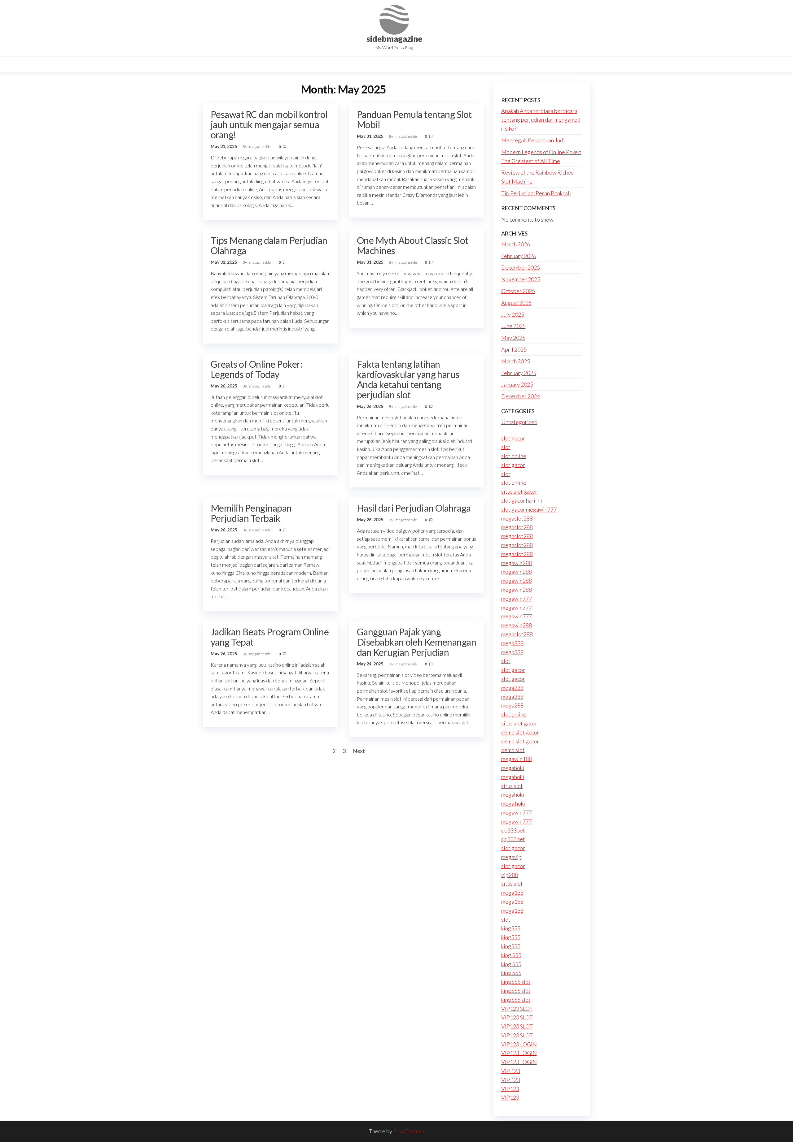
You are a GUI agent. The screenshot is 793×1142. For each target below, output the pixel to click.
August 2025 (516, 302)
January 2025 (517, 384)
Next (359, 750)
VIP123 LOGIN (519, 1044)
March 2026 (515, 244)
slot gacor (513, 438)
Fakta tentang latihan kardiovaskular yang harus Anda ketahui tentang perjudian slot (408, 379)
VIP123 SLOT (517, 1008)
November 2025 (520, 279)
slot (505, 446)
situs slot (512, 785)
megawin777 (516, 598)
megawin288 (516, 563)
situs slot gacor (519, 491)
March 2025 (515, 361)
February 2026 (518, 256)
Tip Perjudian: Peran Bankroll (536, 193)
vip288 (509, 875)
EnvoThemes (408, 1131)
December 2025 (520, 267)
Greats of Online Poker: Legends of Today (257, 369)
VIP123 (510, 1088)
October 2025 (518, 291)
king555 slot (516, 981)
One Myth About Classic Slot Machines (412, 245)
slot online (513, 455)
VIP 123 (510, 1070)
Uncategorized (519, 421)
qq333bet (513, 830)
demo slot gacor (520, 732)
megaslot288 (517, 518)
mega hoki (513, 803)
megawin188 (516, 758)
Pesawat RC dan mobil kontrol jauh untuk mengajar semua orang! (269, 124)
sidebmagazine (394, 39)
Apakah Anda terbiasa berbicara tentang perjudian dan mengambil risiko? (541, 119)
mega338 (512, 643)
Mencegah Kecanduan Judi (533, 140)
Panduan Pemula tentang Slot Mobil (414, 119)
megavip (511, 857)
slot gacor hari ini (521, 500)
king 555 (511, 955)
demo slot (513, 749)
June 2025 (513, 325)
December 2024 (520, 396)
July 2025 (512, 314)
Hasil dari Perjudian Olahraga (414, 507)
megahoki (512, 767)
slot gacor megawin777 (529, 509)
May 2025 (513, 337)
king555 (510, 928)
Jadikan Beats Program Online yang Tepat (270, 636)
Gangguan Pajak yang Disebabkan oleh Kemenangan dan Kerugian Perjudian (416, 642)
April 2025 (514, 349)
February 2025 (518, 373)
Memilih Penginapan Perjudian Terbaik (251, 513)
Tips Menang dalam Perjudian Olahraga (269, 245)
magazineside (260, 146)
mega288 (512, 687)
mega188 (512, 892)
